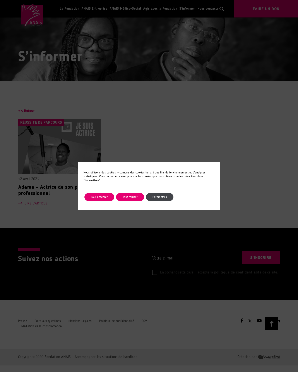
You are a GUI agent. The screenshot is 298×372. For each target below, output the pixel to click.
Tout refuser (130, 197)
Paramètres (159, 197)
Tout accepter (99, 197)
